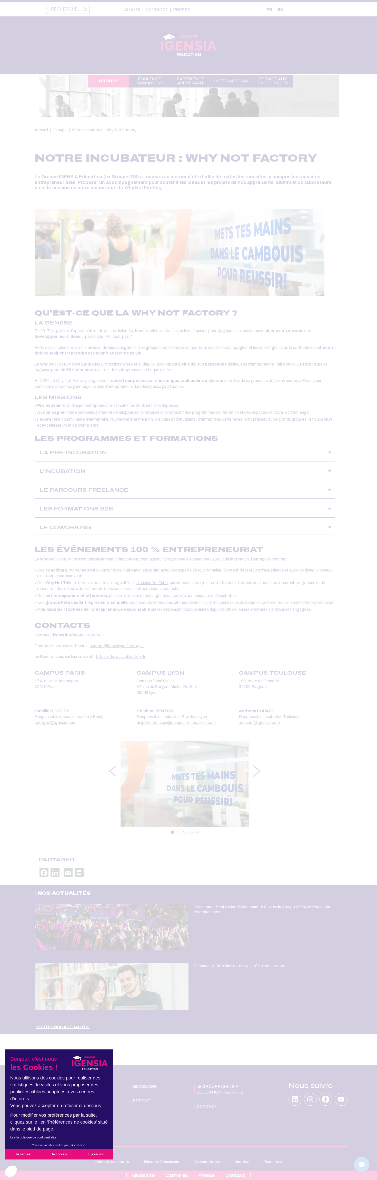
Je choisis (59, 1154)
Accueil (41, 130)
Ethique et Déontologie (161, 1162)
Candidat (157, 10)
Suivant (246, 770)
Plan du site (273, 1162)
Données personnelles (112, 1162)
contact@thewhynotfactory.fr (117, 646)
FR (269, 9)
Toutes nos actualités (63, 1027)
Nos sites (242, 1162)
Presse (181, 10)
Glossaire (143, 1175)
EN (280, 9)
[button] (11, 1171)
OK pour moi (95, 1154)
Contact (235, 1175)
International (231, 81)
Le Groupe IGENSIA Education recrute (219, 1089)
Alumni (132, 10)
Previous (112, 771)
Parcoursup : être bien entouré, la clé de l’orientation (239, 966)
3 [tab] (184, 832)
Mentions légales (207, 1162)
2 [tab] (178, 832)
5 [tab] (197, 832)
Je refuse (23, 1154)
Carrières (176, 1175)
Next (257, 771)
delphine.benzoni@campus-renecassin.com (176, 722)
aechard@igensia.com (259, 722)
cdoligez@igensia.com (55, 722)
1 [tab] (172, 832)
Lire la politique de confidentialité (33, 1137)
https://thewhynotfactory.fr (120, 656)
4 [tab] (191, 832)
